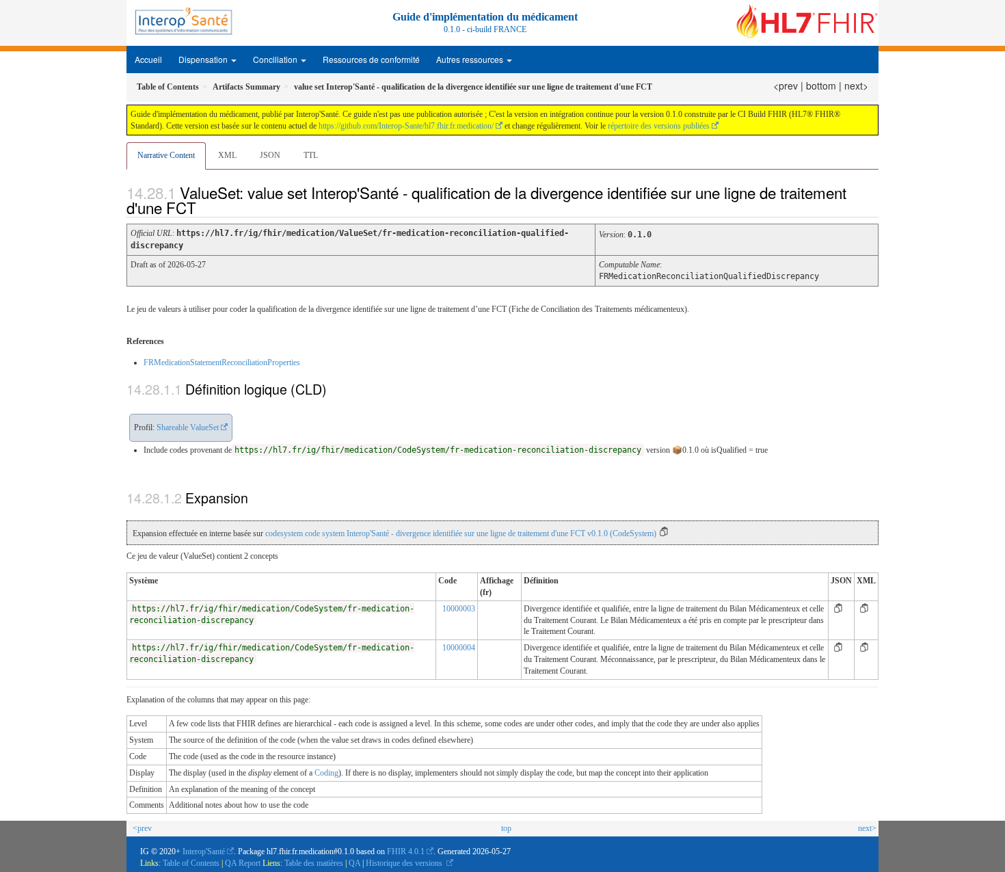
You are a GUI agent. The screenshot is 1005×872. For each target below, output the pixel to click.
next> (856, 85)
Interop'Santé (204, 851)
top (506, 828)
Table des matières (314, 863)
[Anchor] (207, 207)
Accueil (148, 59)
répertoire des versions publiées (659, 126)
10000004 (458, 647)
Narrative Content (166, 155)
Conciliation (276, 59)
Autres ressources (470, 59)
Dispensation (204, 59)
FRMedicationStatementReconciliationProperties (222, 362)
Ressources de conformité (371, 59)
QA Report (242, 863)
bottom (821, 85)
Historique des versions (405, 863)
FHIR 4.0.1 (406, 851)
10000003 (458, 608)
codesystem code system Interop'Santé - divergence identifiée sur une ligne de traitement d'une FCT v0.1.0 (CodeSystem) (460, 533)
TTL (311, 155)
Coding (326, 773)
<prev (785, 85)
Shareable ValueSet (188, 427)
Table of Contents (191, 863)
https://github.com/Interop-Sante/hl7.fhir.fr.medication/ (406, 126)
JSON (270, 155)
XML (227, 155)
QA (355, 863)
